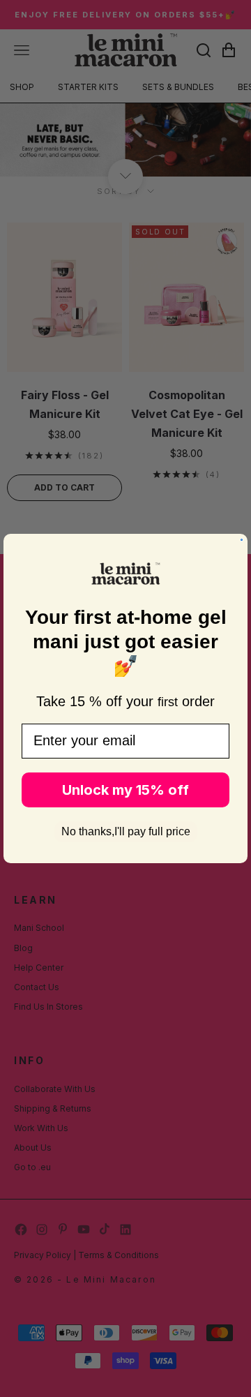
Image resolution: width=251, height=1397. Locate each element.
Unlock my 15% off (125, 790)
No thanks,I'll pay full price (125, 831)
